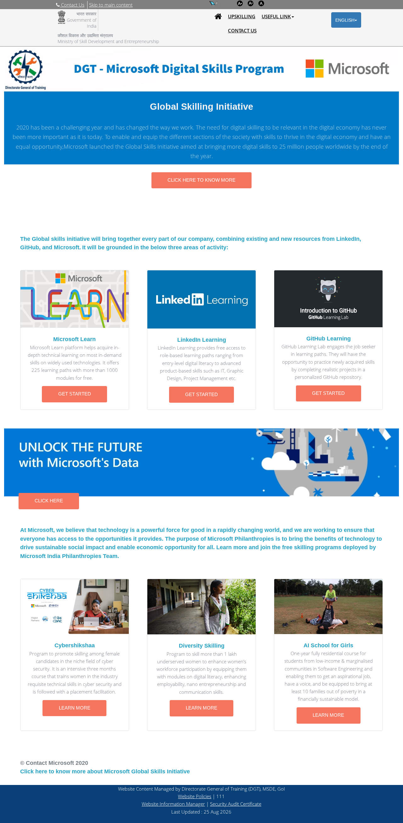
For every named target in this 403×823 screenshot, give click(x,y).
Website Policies (194, 796)
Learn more (74, 707)
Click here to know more (201, 180)
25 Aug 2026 (217, 812)
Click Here (49, 500)
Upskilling (241, 16)
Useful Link (276, 16)
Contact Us (242, 30)
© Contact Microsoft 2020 (54, 762)
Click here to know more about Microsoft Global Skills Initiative (105, 771)
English (345, 20)
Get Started (74, 393)
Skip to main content (111, 5)
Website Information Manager (173, 804)
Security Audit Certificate (235, 804)
